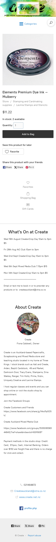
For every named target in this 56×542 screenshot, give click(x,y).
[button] (13, 151)
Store (5, 101)
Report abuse (34, 535)
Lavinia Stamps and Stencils (31, 105)
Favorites (28, 186)
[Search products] (51, 22)
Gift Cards (28, 208)
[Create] (28, 8)
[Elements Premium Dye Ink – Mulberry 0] (28, 59)
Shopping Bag (28, 197)
